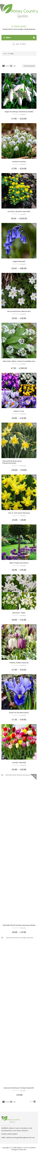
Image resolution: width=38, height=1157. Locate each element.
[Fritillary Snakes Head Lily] (19, 642)
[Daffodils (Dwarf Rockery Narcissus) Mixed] (19, 848)
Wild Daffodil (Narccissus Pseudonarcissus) (12, 462)
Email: (3, 1137)
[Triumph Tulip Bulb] (19, 742)
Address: (4, 1128)
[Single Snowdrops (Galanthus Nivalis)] (19, 91)
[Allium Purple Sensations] (19, 542)
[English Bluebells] (19, 240)
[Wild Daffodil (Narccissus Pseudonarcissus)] (19, 440)
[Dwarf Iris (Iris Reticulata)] (19, 692)
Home (5, 54)
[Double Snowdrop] (19, 141)
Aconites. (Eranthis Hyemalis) (19, 211)
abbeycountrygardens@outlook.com (20, 1137)
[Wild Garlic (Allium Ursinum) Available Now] (19, 340)
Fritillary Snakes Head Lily (18, 663)
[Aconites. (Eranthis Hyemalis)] (19, 191)
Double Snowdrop (19, 162)
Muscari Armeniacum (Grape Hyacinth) (19, 1088)
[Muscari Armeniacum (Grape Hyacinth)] (19, 1011)
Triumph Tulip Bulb (19, 762)
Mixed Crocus (19, 411)
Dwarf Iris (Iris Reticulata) (19, 713)
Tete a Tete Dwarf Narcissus (19, 513)
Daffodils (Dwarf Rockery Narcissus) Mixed (19, 925)
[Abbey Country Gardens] (19, 11)
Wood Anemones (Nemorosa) (19, 311)
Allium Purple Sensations (19, 563)
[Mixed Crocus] (19, 390)
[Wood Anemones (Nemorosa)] (19, 290)
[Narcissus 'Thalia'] (19, 592)
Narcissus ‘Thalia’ (19, 613)
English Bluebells (19, 261)
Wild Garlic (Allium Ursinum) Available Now (19, 361)
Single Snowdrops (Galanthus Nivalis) (19, 112)
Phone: (4, 1134)
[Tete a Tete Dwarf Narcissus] (19, 492)
